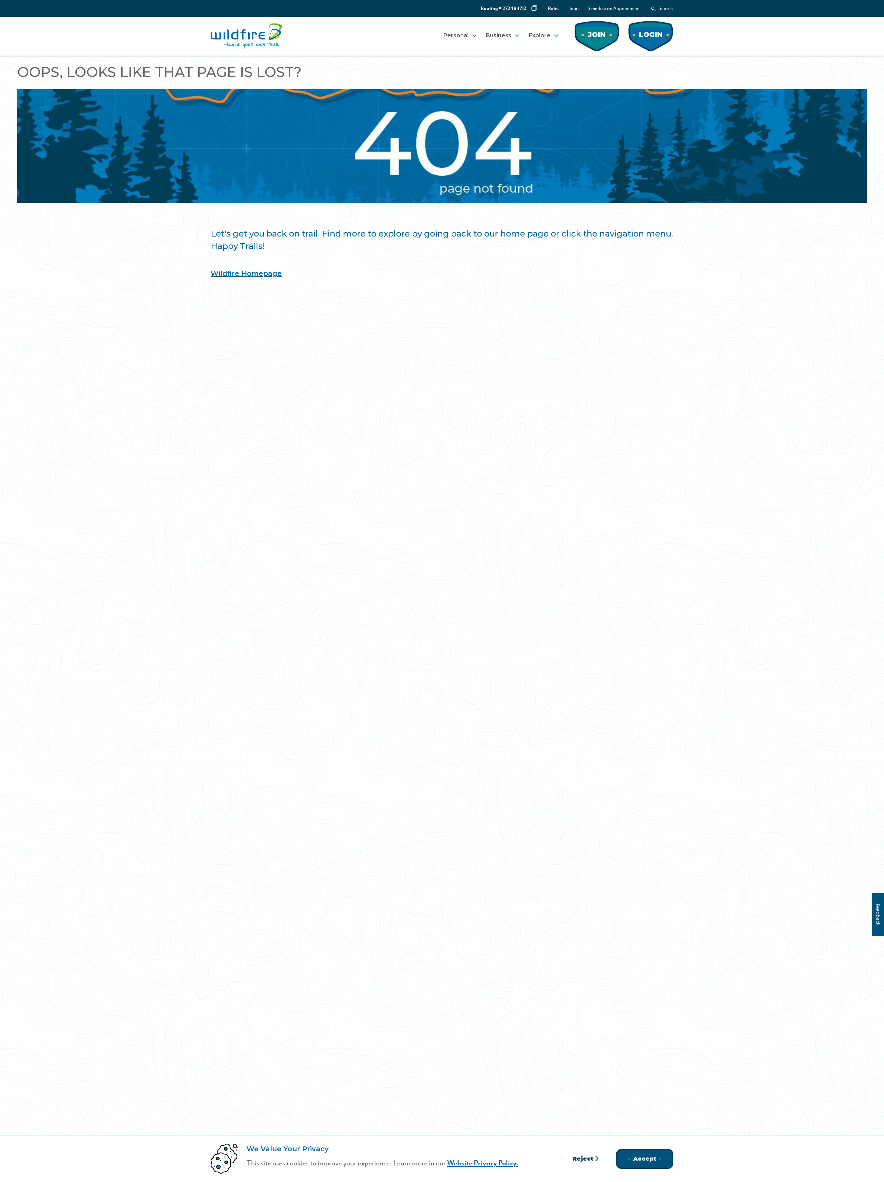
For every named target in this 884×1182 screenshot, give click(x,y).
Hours (573, 8)
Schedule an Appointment (614, 8)
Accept (645, 1158)
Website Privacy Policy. (482, 1163)
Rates (553, 8)
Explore (539, 35)
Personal (456, 35)
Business (498, 35)
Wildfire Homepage (246, 273)
